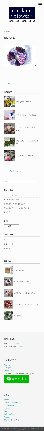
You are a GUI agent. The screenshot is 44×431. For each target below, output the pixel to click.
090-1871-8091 (14, 343)
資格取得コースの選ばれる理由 (14, 204)
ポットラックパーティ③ (25, 155)
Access (7, 417)
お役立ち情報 (8, 244)
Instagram (8, 368)
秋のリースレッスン (16, 171)
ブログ (6, 252)
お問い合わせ (9, 414)
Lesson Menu (9, 405)
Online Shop (9, 370)
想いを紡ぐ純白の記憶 (11, 200)
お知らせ (7, 248)
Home (6, 399)
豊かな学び (8, 212)
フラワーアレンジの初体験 (26, 115)
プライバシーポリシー (12, 420)
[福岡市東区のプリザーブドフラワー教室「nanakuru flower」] (22, 9)
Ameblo (7, 365)
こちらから (20, 346)
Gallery (7, 411)
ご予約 (6, 408)
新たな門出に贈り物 (24, 101)
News (6, 240)
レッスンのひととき (11, 195)
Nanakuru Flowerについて (14, 402)
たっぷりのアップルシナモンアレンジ (16, 208)
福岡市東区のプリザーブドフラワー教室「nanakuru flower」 (25, 428)
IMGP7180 (11, 83)
